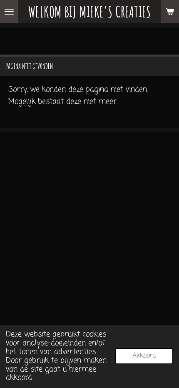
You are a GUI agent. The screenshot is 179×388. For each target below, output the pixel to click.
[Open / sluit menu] (9, 11)
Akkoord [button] (144, 356)
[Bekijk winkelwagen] (170, 11)
